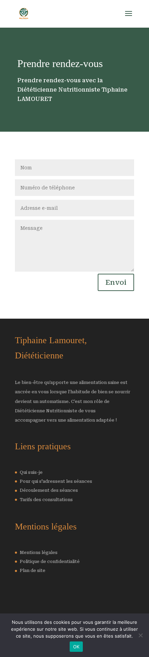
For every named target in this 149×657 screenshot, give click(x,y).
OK (76, 646)
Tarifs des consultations (46, 499)
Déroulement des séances (49, 490)
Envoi (115, 282)
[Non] (140, 635)
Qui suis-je (31, 472)
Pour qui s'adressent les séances (56, 481)
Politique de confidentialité (50, 561)
